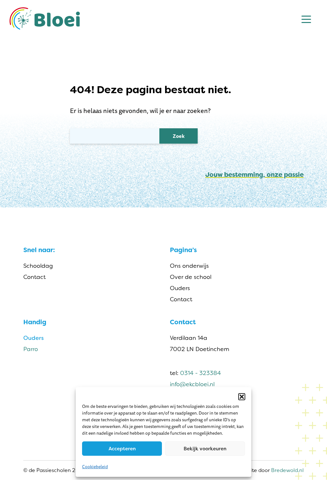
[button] (242, 397)
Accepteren (122, 449)
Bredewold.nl (287, 470)
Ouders (180, 288)
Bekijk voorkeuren (205, 449)
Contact (34, 277)
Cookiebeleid (95, 466)
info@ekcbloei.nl (192, 384)
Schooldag (38, 266)
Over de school (190, 277)
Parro (30, 349)
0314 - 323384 (200, 373)
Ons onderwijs (189, 266)
